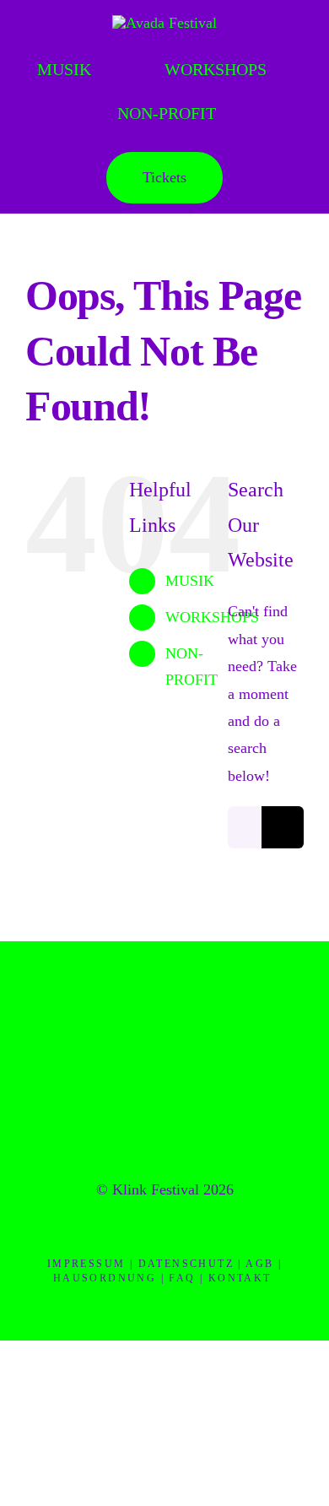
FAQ (182, 1278)
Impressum (86, 1264)
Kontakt (240, 1278)
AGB (259, 1264)
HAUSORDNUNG (104, 1278)
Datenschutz (186, 1264)
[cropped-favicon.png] (164, 999)
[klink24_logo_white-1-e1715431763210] (164, 22)
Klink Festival (155, 1189)
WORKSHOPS (212, 617)
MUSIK (189, 580)
